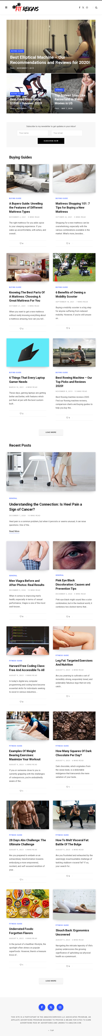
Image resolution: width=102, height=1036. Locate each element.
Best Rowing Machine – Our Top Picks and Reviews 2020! (74, 382)
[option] (51, 66)
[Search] (95, 7)
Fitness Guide (15, 661)
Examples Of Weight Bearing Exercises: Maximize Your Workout (25, 755)
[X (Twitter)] (51, 1007)
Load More (51, 432)
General (59, 90)
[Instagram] (60, 1007)
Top (52, 1030)
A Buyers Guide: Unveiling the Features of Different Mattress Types (26, 207)
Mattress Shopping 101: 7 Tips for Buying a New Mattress (73, 207)
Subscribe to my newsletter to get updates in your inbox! (51, 126)
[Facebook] (42, 1007)
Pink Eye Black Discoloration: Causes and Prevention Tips (73, 584)
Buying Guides (20, 157)
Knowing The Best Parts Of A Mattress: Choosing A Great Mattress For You (27, 296)
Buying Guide (17, 51)
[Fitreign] (25, 7)
